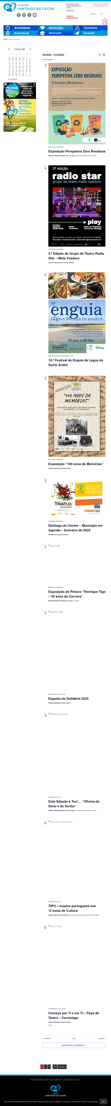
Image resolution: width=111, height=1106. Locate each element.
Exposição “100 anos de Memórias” (76, 463)
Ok (103, 1101)
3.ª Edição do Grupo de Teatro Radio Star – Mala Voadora (76, 255)
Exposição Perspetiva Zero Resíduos (76, 151)
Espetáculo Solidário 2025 (68, 698)
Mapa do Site (59, 1080)
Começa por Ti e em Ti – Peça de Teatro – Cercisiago (73, 1015)
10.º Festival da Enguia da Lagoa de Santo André (75, 362)
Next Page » (62, 1067)
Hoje (74, 1038)
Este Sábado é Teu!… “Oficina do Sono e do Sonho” (74, 803)
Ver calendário (13, 79)
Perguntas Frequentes (49, 1080)
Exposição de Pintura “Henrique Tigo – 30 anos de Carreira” (76, 593)
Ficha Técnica (76, 1080)
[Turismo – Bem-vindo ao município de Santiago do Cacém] (19, 131)
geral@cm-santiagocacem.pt (72, 17)
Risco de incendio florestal (105, 21)
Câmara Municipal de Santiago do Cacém (28, 7)
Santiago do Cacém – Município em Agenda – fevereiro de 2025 (75, 527)
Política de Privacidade (36, 1080)
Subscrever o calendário (73, 1045)
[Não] (108, 1101)
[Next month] (30, 49)
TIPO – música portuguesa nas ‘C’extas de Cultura (72, 908)
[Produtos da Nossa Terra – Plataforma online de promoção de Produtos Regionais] (19, 98)
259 (55, 1066)
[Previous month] (9, 49)
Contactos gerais (68, 1080)
